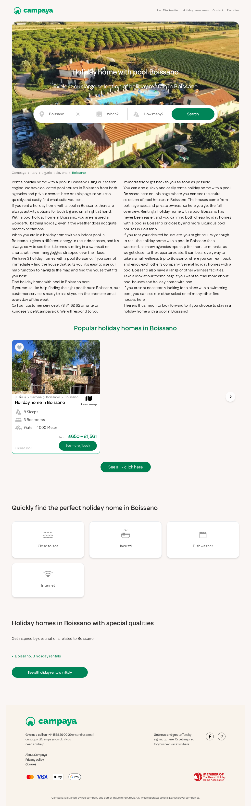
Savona (62, 173)
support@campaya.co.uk (46, 739)
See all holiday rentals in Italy (50, 672)
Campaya (19, 173)
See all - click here (125, 467)
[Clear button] (78, 114)
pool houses (134, 282)
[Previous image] (20, 397)
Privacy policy (34, 760)
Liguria (47, 173)
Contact (218, 10)
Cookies (30, 764)
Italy (34, 173)
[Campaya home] (32, 10)
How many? (153, 114)
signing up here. (164, 739)
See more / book (78, 446)
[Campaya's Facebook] (210, 736)
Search (193, 114)
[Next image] (230, 397)
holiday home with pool (173, 282)
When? (112, 114)
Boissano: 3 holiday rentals (38, 656)
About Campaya (36, 755)
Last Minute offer (168, 10)
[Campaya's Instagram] (222, 736)
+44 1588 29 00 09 (59, 735)
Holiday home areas (196, 10)
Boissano (79, 173)
